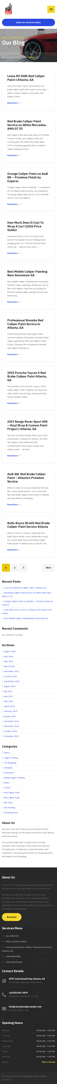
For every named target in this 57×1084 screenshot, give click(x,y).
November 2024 (11, 726)
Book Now (12, 917)
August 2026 (10, 651)
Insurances (9, 772)
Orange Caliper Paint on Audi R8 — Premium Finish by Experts (27, 177)
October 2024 (10, 731)
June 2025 (8, 696)
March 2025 (9, 706)
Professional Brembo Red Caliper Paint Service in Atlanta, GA (25, 324)
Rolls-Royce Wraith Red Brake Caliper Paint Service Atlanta (28, 525)
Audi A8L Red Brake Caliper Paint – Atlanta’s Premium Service (26, 477)
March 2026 (9, 666)
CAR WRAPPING (13, 956)
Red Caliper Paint (12, 792)
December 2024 (11, 721)
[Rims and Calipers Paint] (8, 9)
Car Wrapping (10, 762)
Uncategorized (10, 812)
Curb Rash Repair (14, 962)
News (6, 782)
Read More (12, 102)
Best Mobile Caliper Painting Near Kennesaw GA (27, 273)
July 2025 (8, 691)
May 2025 (8, 701)
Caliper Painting (11, 757)
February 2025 (10, 711)
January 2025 (10, 716)
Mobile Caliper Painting (14, 777)
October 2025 (10, 676)
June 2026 (8, 656)
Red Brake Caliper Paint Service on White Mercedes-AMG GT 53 (27, 124)
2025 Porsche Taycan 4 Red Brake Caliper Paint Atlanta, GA (27, 376)
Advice (7, 752)
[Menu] (51, 9)
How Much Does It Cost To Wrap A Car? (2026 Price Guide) (25, 226)
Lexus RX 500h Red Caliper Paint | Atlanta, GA (26, 78)
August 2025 (10, 686)
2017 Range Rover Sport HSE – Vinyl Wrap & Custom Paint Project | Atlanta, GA (27, 425)
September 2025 (12, 681)
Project (7, 787)
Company (8, 767)
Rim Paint (8, 802)
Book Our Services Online (28, 22)
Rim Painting (9, 807)
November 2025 (11, 671)
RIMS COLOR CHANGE (16, 941)
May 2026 (8, 661)
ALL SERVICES (12, 935)
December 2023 (11, 736)
